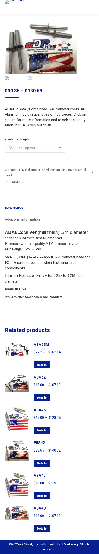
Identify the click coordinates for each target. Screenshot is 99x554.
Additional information (22, 219)
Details (42, 365)
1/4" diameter (30, 169)
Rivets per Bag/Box (19, 139)
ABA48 (40, 508)
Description (14, 208)
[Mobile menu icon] (91, 7)
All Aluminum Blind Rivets (59, 169)
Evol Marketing (67, 544)
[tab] (49, 205)
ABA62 (40, 377)
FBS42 (39, 443)
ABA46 (40, 410)
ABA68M (41, 345)
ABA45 (40, 476)
